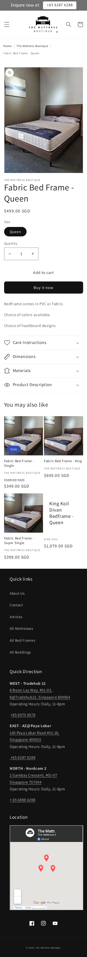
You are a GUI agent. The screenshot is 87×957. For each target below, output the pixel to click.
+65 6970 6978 (23, 714)
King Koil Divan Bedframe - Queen (61, 513)
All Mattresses (21, 628)
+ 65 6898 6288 (22, 799)
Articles (16, 616)
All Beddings (20, 652)
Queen (15, 231)
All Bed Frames (22, 640)
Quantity (11, 243)
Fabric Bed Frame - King (63, 461)
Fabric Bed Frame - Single (19, 463)
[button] (6, 24)
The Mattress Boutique (32, 46)
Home (7, 46)
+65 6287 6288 (22, 757)
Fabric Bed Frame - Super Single (19, 540)
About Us (17, 593)
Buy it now (44, 287)
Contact (16, 604)
